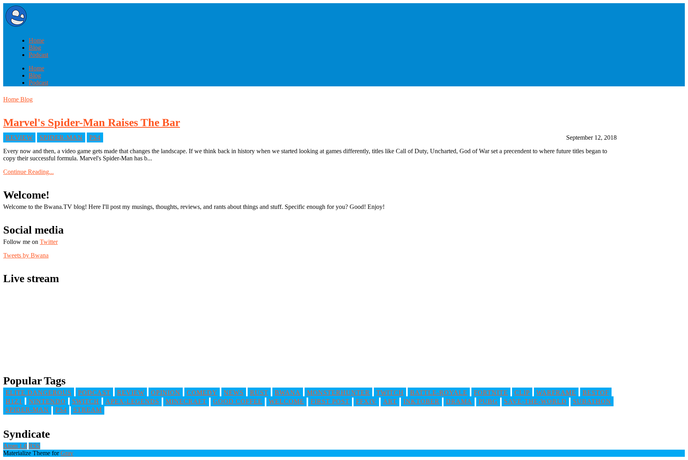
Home (36, 40)
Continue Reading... (28, 171)
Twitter (49, 241)
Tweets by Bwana (26, 255)
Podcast (38, 54)
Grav (67, 453)
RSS (34, 445)
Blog (35, 47)
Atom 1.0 (15, 445)
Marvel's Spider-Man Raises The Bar (91, 122)
